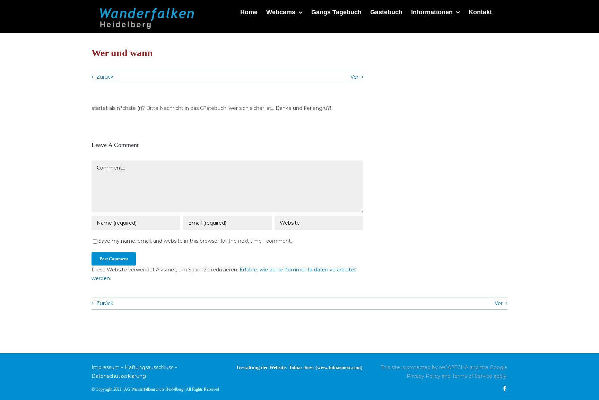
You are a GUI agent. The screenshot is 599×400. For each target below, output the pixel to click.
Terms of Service (472, 376)
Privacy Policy (423, 376)
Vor (354, 77)
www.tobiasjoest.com (339, 367)
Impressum (106, 367)
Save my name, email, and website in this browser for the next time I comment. (195, 241)
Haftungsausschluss (149, 367)
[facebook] (504, 388)
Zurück (104, 77)
